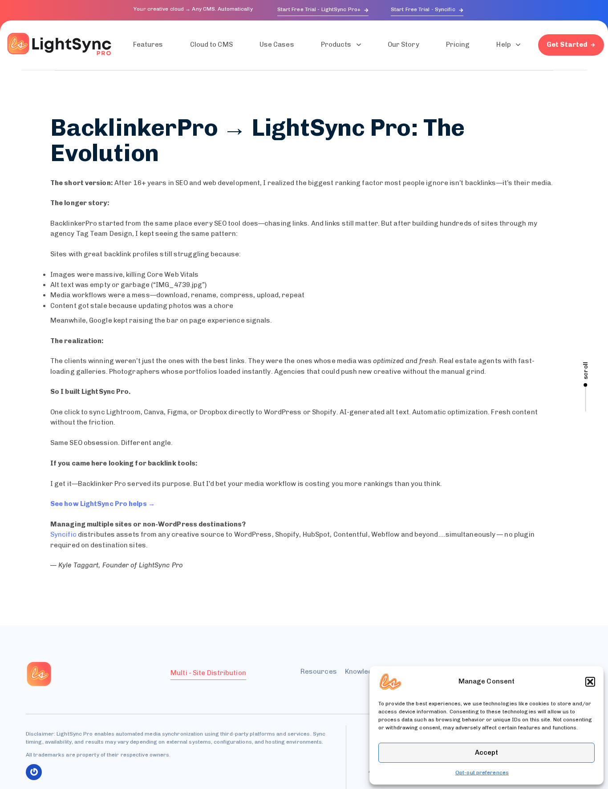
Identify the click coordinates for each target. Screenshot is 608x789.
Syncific (63, 534)
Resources (318, 672)
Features (148, 44)
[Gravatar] (34, 772)
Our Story (403, 44)
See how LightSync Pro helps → (102, 504)
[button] (590, 681)
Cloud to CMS (211, 44)
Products (336, 44)
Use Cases (276, 44)
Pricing (458, 44)
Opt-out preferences (482, 772)
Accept (486, 753)
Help (503, 44)
